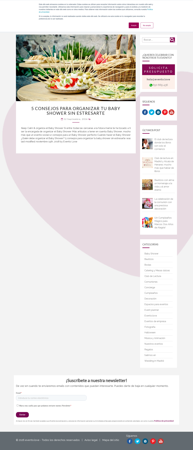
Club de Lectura (152, 276)
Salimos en (150, 355)
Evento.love (150, 315)
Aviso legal (90, 440)
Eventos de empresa (155, 321)
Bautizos (149, 259)
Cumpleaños (151, 293)
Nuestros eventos (153, 343)
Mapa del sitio (110, 440)
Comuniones (151, 281)
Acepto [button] (133, 25)
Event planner (151, 310)
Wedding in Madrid (154, 360)
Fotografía (149, 327)
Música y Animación (154, 338)
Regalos (148, 349)
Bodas (147, 264)
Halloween (150, 332)
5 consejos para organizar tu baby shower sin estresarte (75, 111)
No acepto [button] (147, 25)
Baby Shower (151, 253)
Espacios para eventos (156, 304)
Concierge (149, 287)
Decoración (150, 298)
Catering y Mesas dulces (157, 270)
